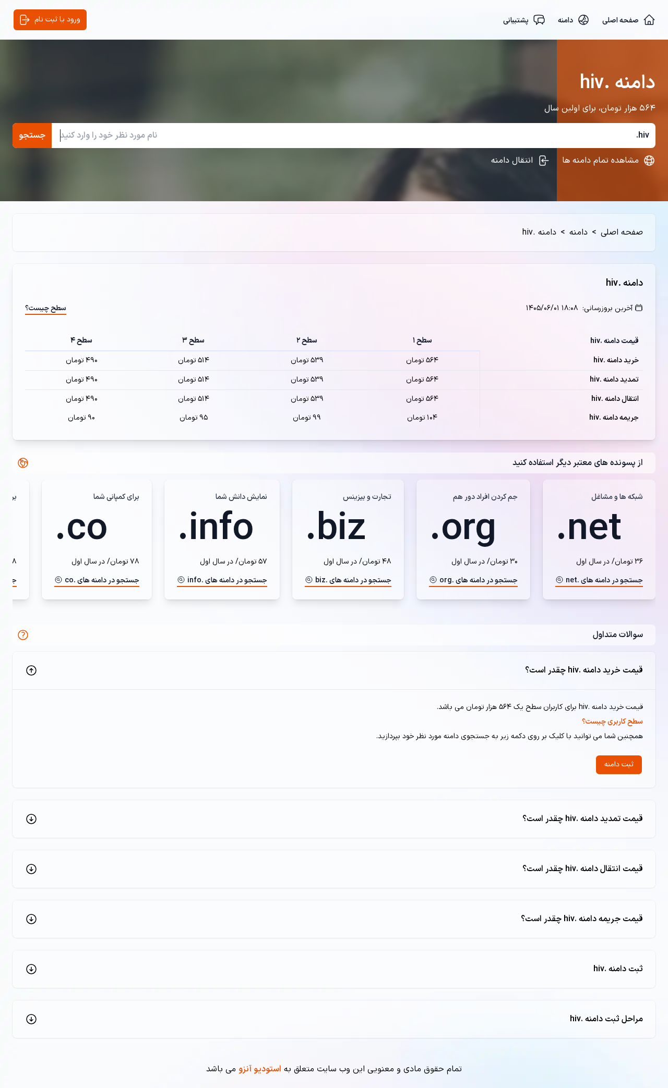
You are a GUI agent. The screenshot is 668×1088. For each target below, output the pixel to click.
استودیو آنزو (259, 1069)
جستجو (32, 135)
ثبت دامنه (619, 764)
